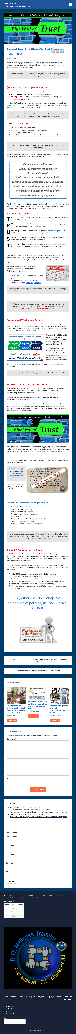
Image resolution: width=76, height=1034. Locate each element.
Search (6, 1018)
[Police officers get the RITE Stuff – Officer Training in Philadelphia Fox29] (59, 703)
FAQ (9, 1011)
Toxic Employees (17, 275)
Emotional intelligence (15, 997)
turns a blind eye (40, 114)
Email (9, 770)
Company (10, 863)
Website (10, 779)
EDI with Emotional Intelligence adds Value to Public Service (37, 671)
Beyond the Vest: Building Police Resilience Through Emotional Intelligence (38, 817)
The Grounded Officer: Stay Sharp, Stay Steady (28, 814)
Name (10, 762)
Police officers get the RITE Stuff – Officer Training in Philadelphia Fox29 (59, 709)
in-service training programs (19, 404)
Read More (12, 720)
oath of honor (52, 154)
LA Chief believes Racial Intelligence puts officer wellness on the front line (38, 705)
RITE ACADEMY (12, 3)
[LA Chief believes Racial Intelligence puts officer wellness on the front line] (38, 699)
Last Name (10, 854)
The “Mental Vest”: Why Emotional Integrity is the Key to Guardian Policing (38, 812)
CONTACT (12, 1013)
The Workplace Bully (34, 283)
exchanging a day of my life (16, 474)
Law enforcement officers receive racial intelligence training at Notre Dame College (16, 709)
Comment (11, 739)
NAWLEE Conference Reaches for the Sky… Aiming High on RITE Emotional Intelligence (39, 660)
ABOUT (10, 1006)
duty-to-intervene (32, 451)
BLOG (10, 1009)
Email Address (11, 837)
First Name (10, 845)
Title (7, 872)
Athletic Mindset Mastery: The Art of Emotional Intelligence (32, 810)
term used (31, 103)
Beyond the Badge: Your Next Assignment (26, 807)
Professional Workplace (53, 231)
